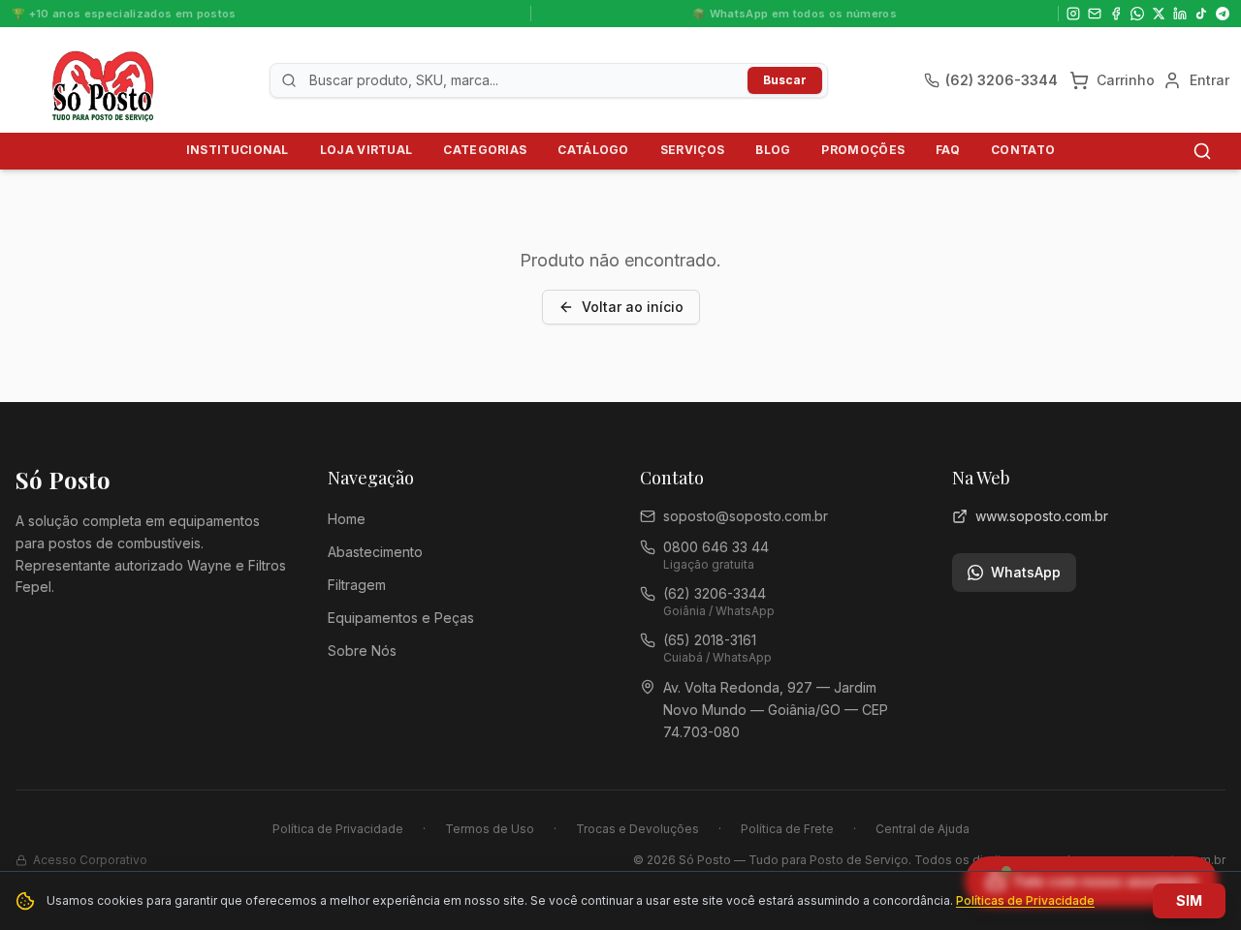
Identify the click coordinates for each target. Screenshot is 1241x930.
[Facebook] (1116, 13)
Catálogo (592, 149)
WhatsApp (1026, 572)
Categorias (484, 149)
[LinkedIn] (1180, 13)
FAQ (948, 149)
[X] (1158, 13)
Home (347, 519)
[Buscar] (1202, 151)
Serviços (692, 149)
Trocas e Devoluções (637, 829)
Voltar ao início (633, 306)
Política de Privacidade (337, 829)
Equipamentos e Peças (401, 617)
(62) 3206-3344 (714, 593)
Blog (772, 149)
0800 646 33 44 (716, 547)
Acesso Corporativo (90, 859)
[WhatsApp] (1137, 13)
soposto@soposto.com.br (745, 516)
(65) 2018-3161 (709, 640)
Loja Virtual (366, 149)
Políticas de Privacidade (1025, 900)
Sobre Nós (362, 650)
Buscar (785, 80)
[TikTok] (1201, 13)
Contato (1023, 149)
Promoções (863, 149)
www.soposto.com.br (1041, 516)
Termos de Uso (489, 829)
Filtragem (357, 584)
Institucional (237, 149)
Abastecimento (375, 551)
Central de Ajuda (922, 829)
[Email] (1094, 13)
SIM (1189, 900)
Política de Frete (787, 829)
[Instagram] (1073, 13)
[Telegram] (1222, 13)
